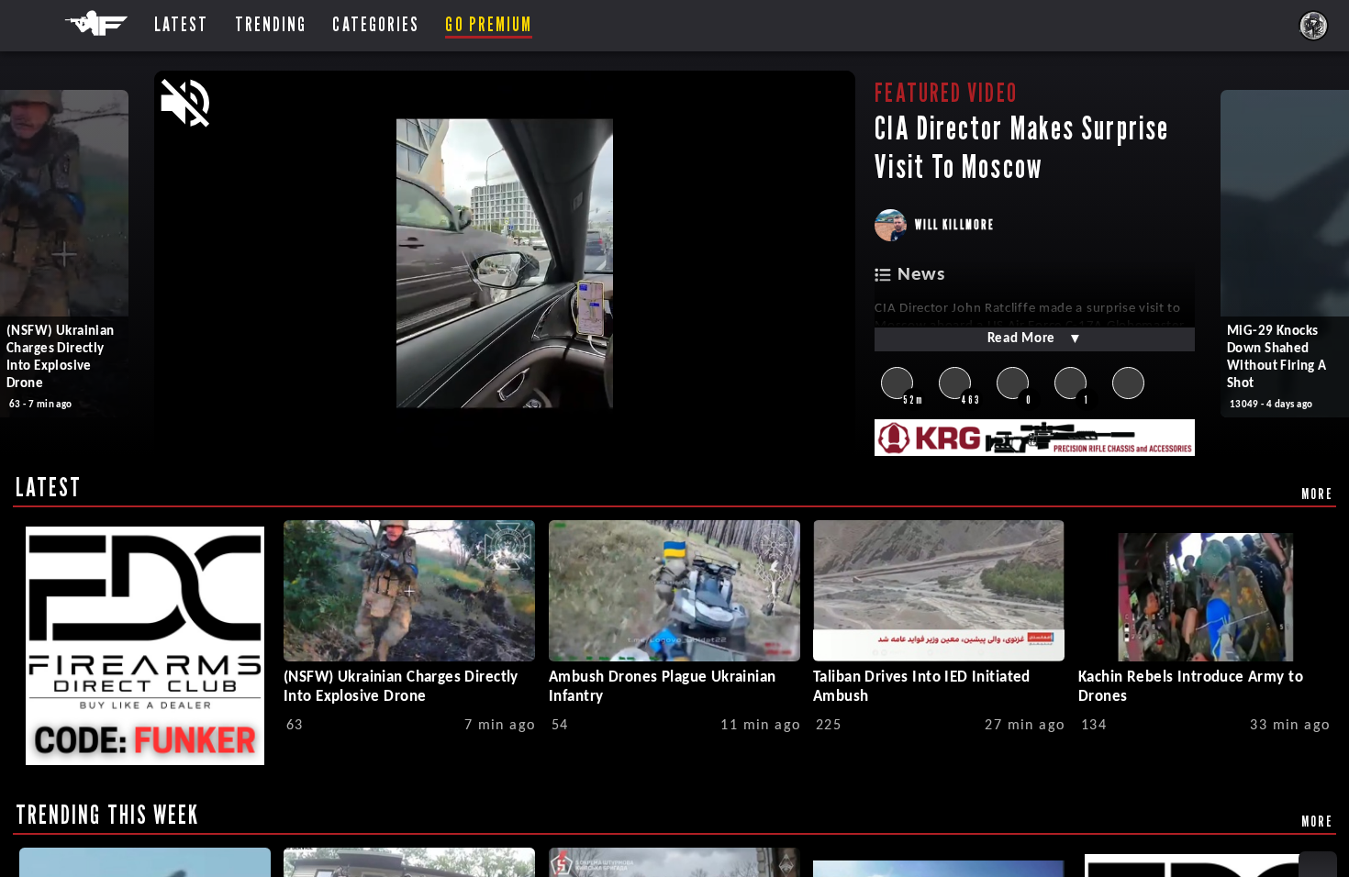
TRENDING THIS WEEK (108, 814)
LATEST (49, 487)
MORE (1317, 493)
